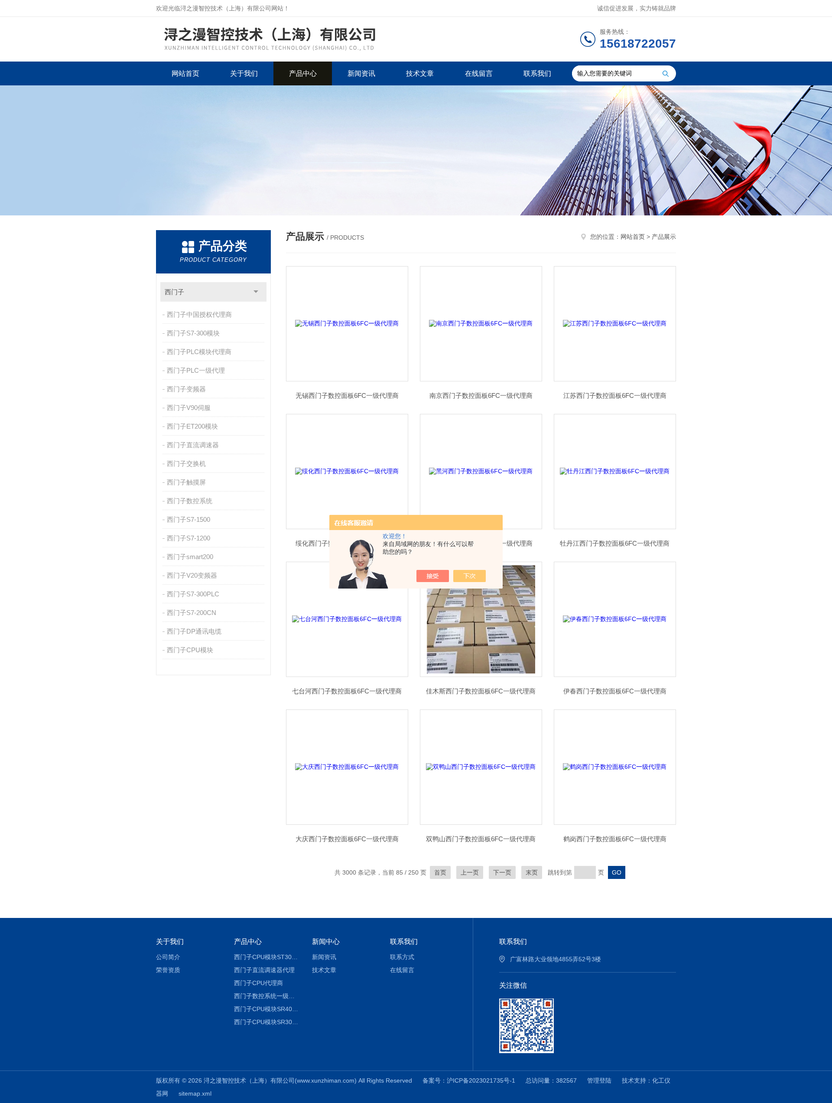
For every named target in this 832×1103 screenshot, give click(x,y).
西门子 (174, 292)
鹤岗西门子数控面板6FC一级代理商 (614, 839)
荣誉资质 (168, 969)
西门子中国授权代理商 (199, 314)
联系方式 (402, 956)
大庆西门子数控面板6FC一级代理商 (347, 839)
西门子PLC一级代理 (196, 370)
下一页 (502, 872)
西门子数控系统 (189, 500)
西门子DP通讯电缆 (194, 631)
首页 (440, 872)
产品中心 (303, 73)
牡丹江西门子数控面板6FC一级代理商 (615, 543)
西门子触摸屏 (186, 482)
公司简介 (168, 956)
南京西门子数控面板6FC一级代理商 (481, 395)
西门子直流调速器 (193, 445)
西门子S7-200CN (191, 612)
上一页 (470, 872)
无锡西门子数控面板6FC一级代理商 (347, 395)
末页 (532, 872)
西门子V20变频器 (192, 575)
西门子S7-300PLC (193, 594)
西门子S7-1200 (188, 538)
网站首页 (185, 73)
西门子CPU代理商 (258, 982)
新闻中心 (326, 941)
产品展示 (664, 236)
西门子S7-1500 (188, 519)
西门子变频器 (186, 389)
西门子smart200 (190, 556)
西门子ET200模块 (192, 426)
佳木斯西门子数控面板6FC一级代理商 (481, 691)
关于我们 (244, 73)
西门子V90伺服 (189, 407)
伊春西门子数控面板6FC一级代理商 (614, 691)
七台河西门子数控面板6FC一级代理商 (347, 691)
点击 (255, 292)
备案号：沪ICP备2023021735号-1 (468, 1080)
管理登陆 (599, 1080)
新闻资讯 (361, 73)
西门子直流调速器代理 (264, 969)
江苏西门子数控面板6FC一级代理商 (614, 395)
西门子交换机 (186, 463)
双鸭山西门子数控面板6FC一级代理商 (481, 839)
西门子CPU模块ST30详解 (266, 956)
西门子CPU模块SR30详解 (266, 1021)
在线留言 (479, 73)
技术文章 (420, 73)
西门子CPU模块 (190, 650)
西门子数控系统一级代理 (266, 995)
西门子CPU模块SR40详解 (266, 1008)
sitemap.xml (195, 1093)
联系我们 (537, 73)
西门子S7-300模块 (193, 333)
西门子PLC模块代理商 (199, 351)
